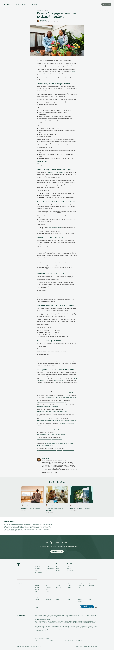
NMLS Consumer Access (54, 640)
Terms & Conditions (87, 646)
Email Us (69, 568)
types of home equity (69, 65)
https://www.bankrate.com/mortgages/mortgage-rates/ (49, 439)
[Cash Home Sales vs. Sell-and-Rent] (32, 499)
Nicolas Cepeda (43, 20)
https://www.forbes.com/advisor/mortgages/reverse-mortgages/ (51, 401)
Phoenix (36, 607)
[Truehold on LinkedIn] (96, 646)
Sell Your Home (38, 566)
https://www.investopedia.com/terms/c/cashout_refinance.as (51, 434)
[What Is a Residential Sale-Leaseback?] (81, 499)
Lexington (69, 587)
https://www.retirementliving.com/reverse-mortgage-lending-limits (52, 411)
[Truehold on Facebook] (95, 646)
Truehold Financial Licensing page (43, 640)
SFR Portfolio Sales (39, 572)
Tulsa (79, 587)
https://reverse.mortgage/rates (48, 415)
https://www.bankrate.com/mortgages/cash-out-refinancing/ (51, 429)
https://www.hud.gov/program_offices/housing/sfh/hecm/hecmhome (60, 397)
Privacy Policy (79, 646)
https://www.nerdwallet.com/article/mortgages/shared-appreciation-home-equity (55, 450)
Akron (36, 591)
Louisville (69, 585)
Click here (39, 165)
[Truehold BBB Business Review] (87, 606)
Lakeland (47, 589)
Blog (57, 566)
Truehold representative (59, 380)
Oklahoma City (81, 585)
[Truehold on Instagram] (93, 646)
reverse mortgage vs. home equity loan (56, 172)
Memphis (80, 601)
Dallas (90, 599)
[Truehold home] (7, 4)
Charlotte (58, 599)
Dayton (36, 593)
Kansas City (58, 587)
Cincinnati (37, 587)
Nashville (80, 599)
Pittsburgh (37, 599)
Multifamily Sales (38, 570)
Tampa (47, 585)
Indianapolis (91, 585)
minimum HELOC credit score (54, 227)
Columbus (37, 589)
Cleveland (37, 585)
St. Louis (58, 585)
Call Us (68, 566)
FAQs (57, 568)
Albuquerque (48, 599)
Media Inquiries (70, 570)
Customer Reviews (50, 568)
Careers (47, 570)
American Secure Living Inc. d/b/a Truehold (42, 619)
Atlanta (68, 599)
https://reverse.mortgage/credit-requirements (47, 406)
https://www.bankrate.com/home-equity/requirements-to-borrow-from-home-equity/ (56, 420)
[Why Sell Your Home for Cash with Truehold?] (57, 499)
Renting (58, 570)
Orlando (47, 591)
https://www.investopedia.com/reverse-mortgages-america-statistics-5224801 (55, 392)
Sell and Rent (37, 568)
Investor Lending (38, 574)
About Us (47, 566)
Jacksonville (48, 587)
